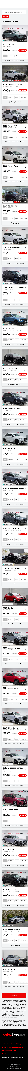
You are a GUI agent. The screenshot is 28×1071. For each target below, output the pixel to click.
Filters (6, 16)
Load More (14, 995)
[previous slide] (3, 33)
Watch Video (23, 40)
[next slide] (27, 33)
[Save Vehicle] (25, 46)
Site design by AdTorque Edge (14, 1068)
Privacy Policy (14, 1066)
